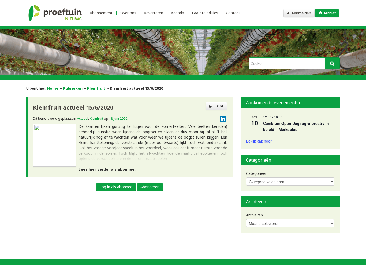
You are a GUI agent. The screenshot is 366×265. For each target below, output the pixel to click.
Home (52, 88)
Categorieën (256, 173)
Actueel (82, 118)
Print (219, 105)
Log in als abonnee (115, 186)
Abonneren (149, 186)
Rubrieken (73, 88)
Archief (330, 13)
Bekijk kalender (259, 141)
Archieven (254, 214)
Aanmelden (301, 13)
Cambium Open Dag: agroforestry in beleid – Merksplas (296, 126)
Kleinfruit (96, 88)
